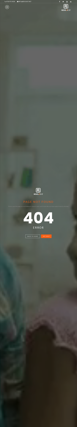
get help (46, 236)
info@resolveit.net (24, 1)
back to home (32, 236)
